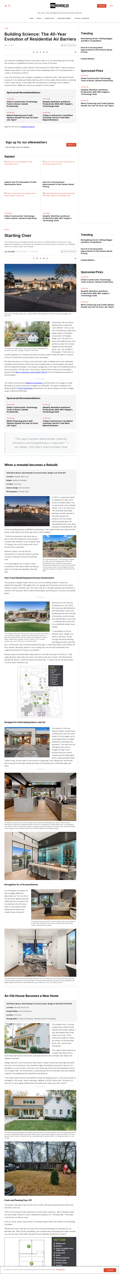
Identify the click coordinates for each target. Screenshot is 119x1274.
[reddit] (44, 52)
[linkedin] (37, 52)
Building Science (27, 127)
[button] (5, 5)
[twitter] (40, 52)
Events (39, 18)
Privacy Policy (60, 1269)
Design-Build (49, 18)
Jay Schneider (9, 251)
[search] (9, 5)
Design (6, 229)
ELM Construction (25, 388)
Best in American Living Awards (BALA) (31, 372)
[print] (75, 52)
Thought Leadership (81, 18)
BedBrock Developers (34, 383)
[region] (59, 1270)
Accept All (110, 1270)
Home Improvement (64, 18)
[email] (47, 52)
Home (6, 28)
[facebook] (34, 52)
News (31, 18)
